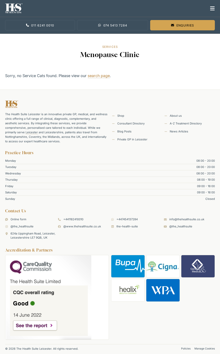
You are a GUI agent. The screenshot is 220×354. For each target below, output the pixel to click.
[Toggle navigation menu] (211, 8)
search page (99, 75)
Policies (186, 348)
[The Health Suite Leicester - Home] (105, 8)
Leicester (32, 132)
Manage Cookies (204, 348)
